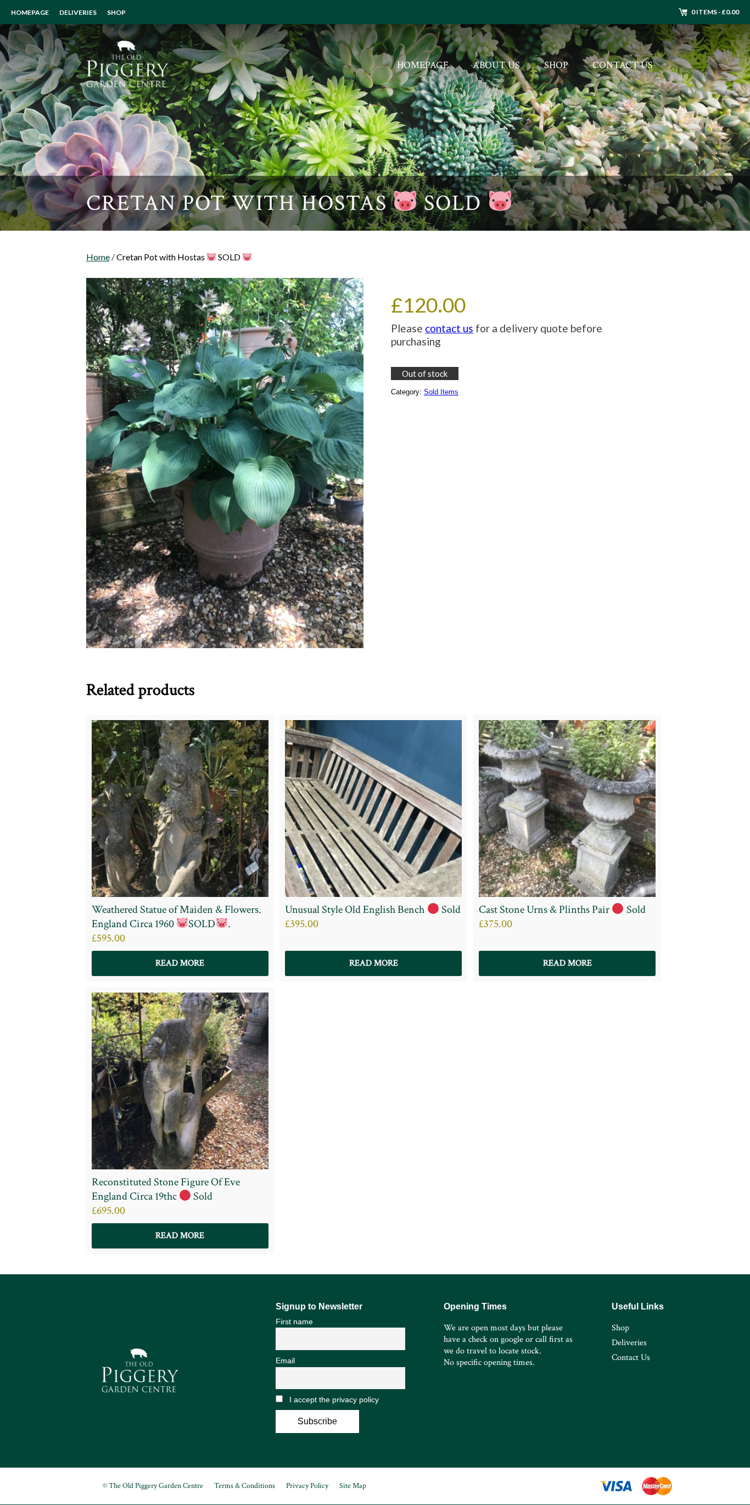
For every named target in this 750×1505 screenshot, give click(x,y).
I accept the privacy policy (333, 1399)
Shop (116, 12)
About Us (496, 65)
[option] (375, 115)
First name (294, 1321)
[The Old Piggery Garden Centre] (140, 1370)
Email (285, 1360)
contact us (449, 328)
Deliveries (78, 12)
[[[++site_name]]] (127, 65)
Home (98, 257)
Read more (179, 963)
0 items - (715, 12)
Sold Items (441, 392)
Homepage (30, 12)
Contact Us (622, 65)
